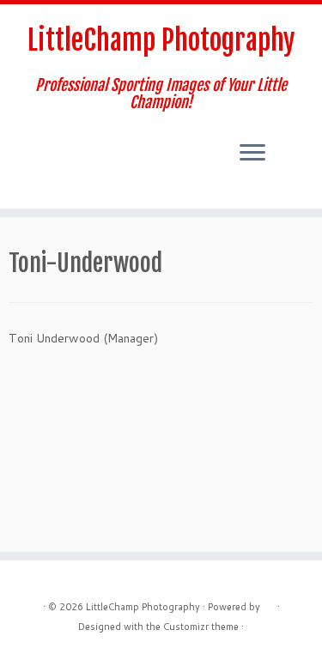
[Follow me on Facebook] (34, 152)
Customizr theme (201, 626)
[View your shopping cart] (293, 138)
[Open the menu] (252, 154)
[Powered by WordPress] (269, 603)
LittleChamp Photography (161, 40)
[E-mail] (19, 152)
